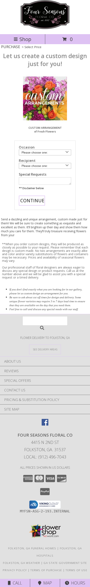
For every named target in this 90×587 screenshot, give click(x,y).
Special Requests (32, 174)
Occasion (27, 147)
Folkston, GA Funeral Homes (32, 548)
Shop (25, 39)
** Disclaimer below (31, 188)
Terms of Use (76, 570)
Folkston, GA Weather (21, 563)
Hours (77, 583)
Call (16, 583)
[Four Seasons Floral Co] (45, 28)
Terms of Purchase (46, 570)
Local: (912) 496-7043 (45, 457)
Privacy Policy (15, 570)
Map (46, 583)
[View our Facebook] (45, 424)
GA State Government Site (65, 563)
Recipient (27, 160)
